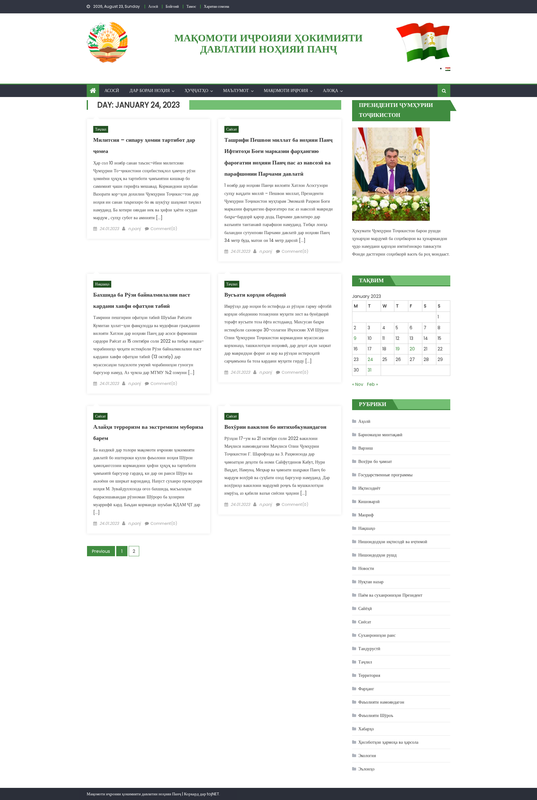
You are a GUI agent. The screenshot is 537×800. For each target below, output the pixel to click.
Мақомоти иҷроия (286, 90)
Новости (366, 568)
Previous (101, 551)
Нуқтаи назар (370, 582)
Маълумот (236, 90)
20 (412, 349)
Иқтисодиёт (369, 488)
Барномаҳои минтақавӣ (380, 435)
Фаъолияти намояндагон (381, 702)
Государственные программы (385, 475)
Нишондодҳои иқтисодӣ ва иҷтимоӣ (392, 542)
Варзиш (365, 448)
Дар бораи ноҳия (150, 90)
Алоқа (330, 90)
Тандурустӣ (369, 648)
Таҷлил (100, 129)
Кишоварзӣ (369, 501)
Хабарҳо (366, 729)
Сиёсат (231, 129)
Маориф (366, 515)
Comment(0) (163, 229)
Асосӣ (111, 90)
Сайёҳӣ (365, 608)
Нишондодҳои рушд (377, 555)
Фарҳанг (366, 689)
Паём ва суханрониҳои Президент (390, 595)
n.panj (134, 229)
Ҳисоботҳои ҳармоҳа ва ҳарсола (388, 742)
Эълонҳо (366, 769)
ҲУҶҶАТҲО (196, 90)
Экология (367, 755)
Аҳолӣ (364, 421)
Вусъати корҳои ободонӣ (255, 294)
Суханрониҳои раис (377, 635)
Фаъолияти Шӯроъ (375, 715)
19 (398, 349)
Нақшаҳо (102, 284)
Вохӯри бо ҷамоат (375, 461)
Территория (369, 675)
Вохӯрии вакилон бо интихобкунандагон (275, 427)
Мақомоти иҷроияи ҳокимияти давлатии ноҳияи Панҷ (268, 43)
